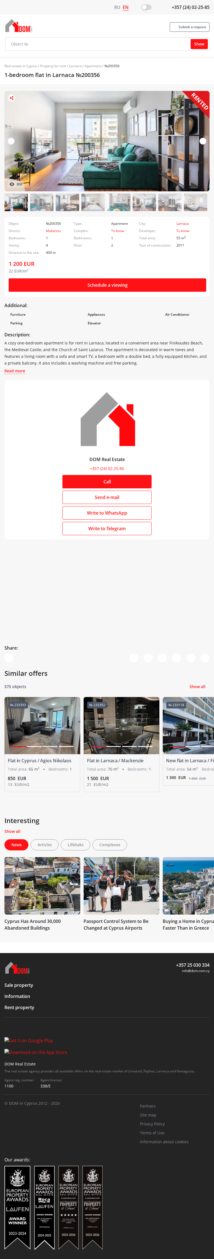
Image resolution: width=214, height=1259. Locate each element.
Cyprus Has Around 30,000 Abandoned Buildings (32, 924)
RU (117, 7)
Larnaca (75, 66)
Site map (148, 1115)
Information (17, 996)
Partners (148, 1106)
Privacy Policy (152, 1124)
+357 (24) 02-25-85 (191, 7)
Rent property (19, 1007)
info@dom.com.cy (196, 970)
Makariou (53, 230)
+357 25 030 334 (193, 965)
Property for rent (53, 66)
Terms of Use (152, 1132)
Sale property (18, 985)
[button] (203, 141)
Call (107, 482)
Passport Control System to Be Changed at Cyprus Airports (116, 924)
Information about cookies (164, 1141)
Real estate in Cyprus (20, 66)
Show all (197, 686)
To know (117, 230)
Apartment (93, 66)
